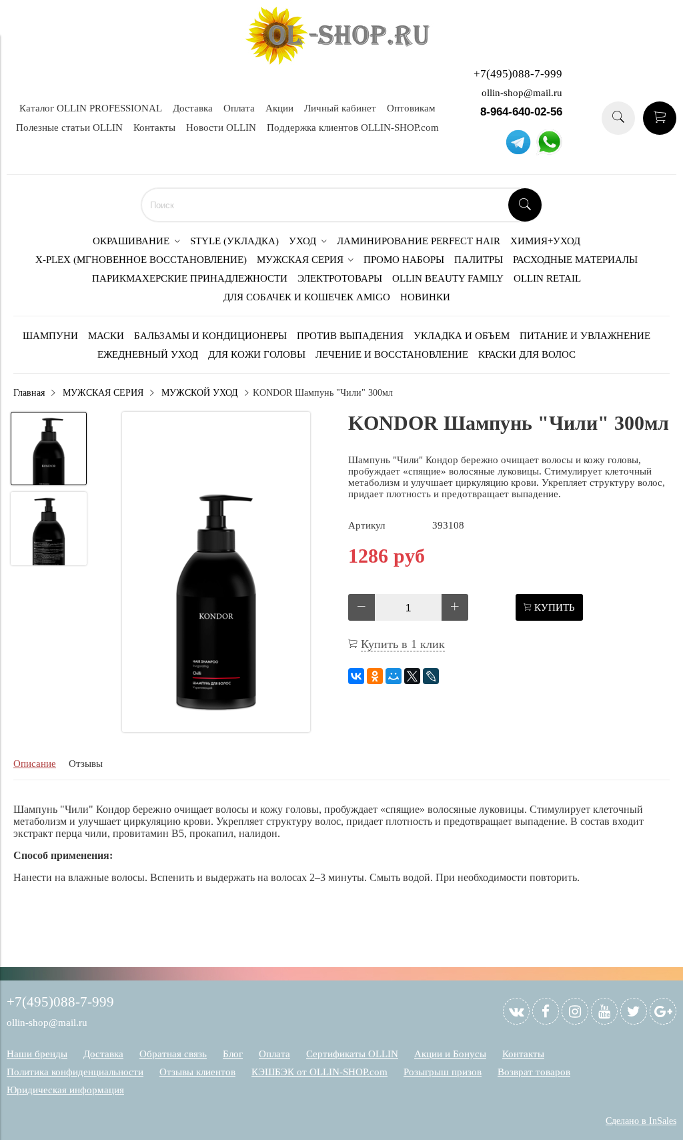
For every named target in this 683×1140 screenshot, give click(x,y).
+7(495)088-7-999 (518, 73)
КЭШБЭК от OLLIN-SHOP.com (319, 1072)
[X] (412, 676)
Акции (279, 108)
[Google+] (663, 1011)
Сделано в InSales (641, 1121)
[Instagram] (575, 1011)
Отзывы (86, 763)
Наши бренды (37, 1054)
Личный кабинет (340, 108)
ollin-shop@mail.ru (522, 92)
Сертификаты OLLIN (352, 1054)
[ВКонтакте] (356, 676)
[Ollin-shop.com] (341, 61)
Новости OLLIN (221, 127)
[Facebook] (545, 1011)
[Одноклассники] (375, 676)
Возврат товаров (534, 1072)
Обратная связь (173, 1054)
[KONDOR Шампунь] (216, 573)
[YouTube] (604, 1011)
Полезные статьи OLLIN (69, 127)
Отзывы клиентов (197, 1072)
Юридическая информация (65, 1090)
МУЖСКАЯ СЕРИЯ (103, 393)
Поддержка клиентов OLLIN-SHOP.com (353, 127)
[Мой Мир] (394, 676)
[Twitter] (633, 1011)
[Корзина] (659, 118)
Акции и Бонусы (450, 1054)
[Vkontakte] (516, 1011)
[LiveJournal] (431, 676)
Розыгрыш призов (443, 1072)
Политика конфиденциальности (75, 1072)
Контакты (154, 127)
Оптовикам (411, 108)
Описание (34, 763)
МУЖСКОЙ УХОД (199, 393)
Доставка (193, 108)
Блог (233, 1054)
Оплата (239, 108)
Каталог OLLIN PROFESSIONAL (90, 108)
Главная (29, 393)
